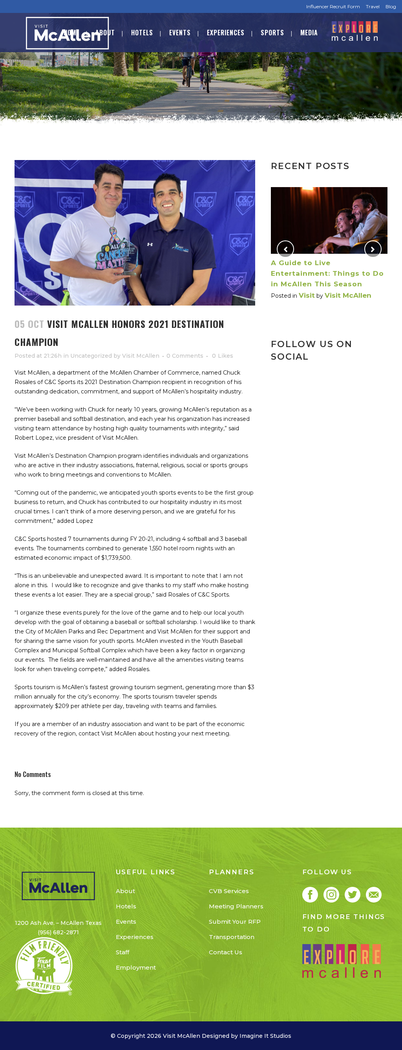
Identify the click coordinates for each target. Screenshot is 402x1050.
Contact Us (225, 952)
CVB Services (229, 891)
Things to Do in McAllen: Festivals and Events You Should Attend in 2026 (320, 273)
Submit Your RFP (235, 921)
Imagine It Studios (265, 1035)
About (125, 891)
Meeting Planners (236, 906)
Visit (307, 295)
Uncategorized (91, 355)
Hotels (126, 906)
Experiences (134, 937)
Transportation (231, 937)
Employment (136, 967)
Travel (373, 6)
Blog (391, 6)
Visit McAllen (140, 355)
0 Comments (184, 355)
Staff (122, 952)
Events (126, 921)
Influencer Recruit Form (333, 6)
